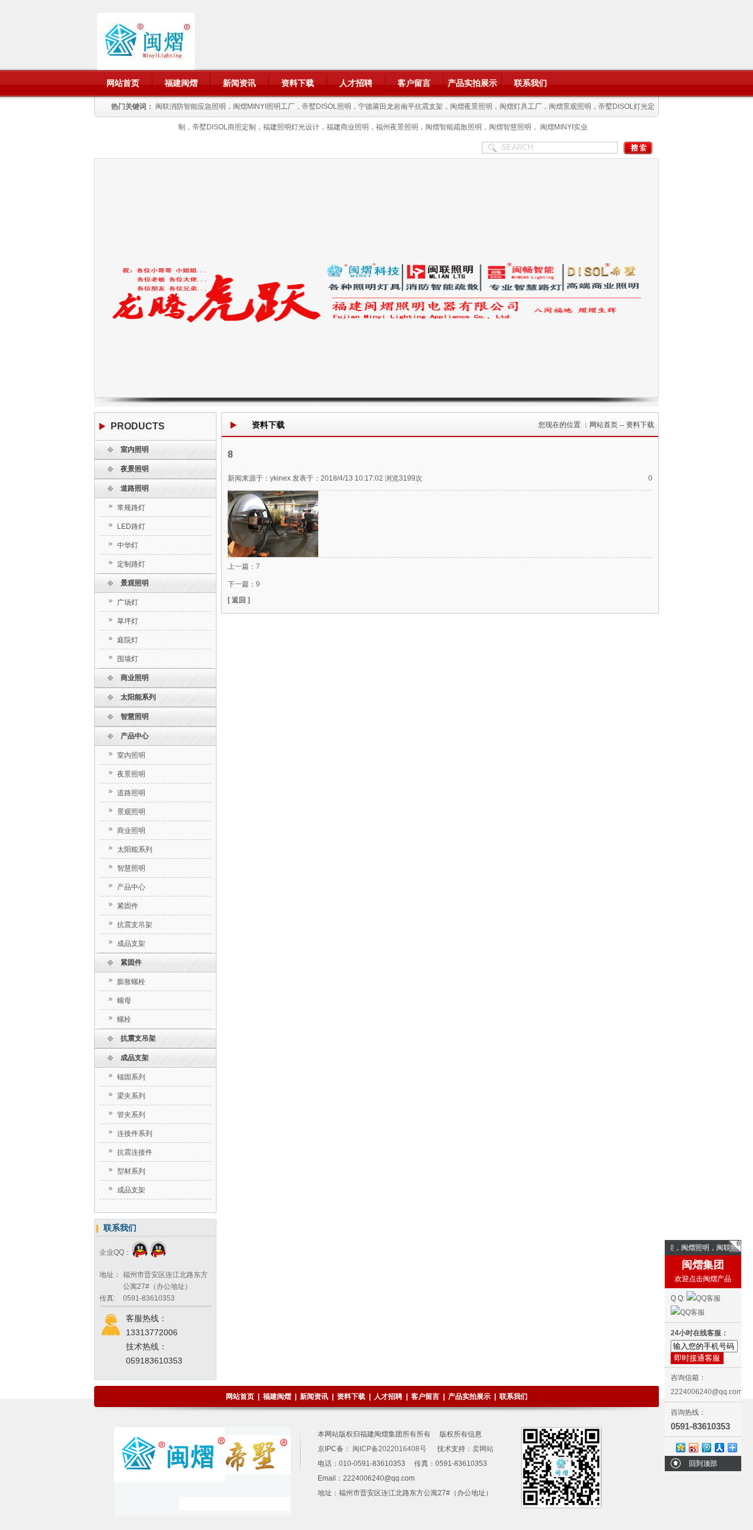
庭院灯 (127, 640)
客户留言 (414, 83)
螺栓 (124, 1019)
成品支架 (131, 943)
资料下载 (297, 83)
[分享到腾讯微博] (705, 1447)
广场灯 (127, 602)
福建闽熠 (181, 83)
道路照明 (135, 488)
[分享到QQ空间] (680, 1447)
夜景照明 (135, 469)
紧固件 (127, 906)
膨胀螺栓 (131, 982)
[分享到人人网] (718, 1447)
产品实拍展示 (472, 83)
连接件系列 (134, 1133)
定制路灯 (131, 564)
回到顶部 (703, 1463)
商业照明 (135, 678)
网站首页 (122, 83)
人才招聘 (355, 83)
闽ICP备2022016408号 (389, 1449)
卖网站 (483, 1449)
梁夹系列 (131, 1096)
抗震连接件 (134, 1152)
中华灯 (127, 545)
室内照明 (135, 449)
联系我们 (530, 83)
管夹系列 (131, 1115)
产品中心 (135, 736)
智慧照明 (135, 716)
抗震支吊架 (134, 925)
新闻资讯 (239, 83)
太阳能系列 (138, 697)
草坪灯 (127, 621)
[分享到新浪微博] (693, 1447)
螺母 (124, 1000)
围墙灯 (127, 659)
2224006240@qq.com (706, 1392)
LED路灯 (131, 526)
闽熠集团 (703, 1265)
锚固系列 (131, 1077)
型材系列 (131, 1171)
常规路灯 (131, 508)
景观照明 (135, 583)
